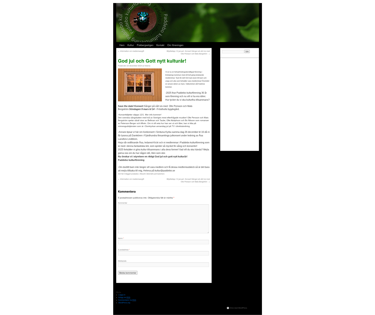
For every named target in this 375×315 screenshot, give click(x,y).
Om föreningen (175, 45)
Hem (122, 45)
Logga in (121, 295)
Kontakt (160, 45)
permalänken (159, 173)
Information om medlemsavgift (131, 51)
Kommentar (122, 203)
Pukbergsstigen (145, 45)
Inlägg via (124, 297)
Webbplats (122, 261)
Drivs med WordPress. (238, 308)
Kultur (130, 45)
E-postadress (124, 249)
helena (147, 65)
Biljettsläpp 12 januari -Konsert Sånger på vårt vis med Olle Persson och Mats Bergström (188, 52)
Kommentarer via (127, 300)
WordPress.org (124, 303)
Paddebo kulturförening (128, 308)
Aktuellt (143, 173)
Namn (121, 238)
